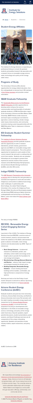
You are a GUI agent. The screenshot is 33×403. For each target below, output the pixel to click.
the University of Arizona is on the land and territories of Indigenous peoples (16, 377)
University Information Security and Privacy (16, 397)
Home (6, 20)
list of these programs (8, 92)
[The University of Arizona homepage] (10, 2)
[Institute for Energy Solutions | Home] (16, 11)
